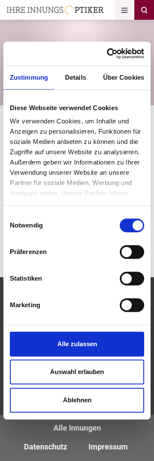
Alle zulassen (77, 343)
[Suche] (144, 10)
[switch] (132, 252)
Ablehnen (77, 400)
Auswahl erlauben (77, 371)
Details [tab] (75, 77)
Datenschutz (45, 446)
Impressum (108, 446)
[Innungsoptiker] (55, 10)
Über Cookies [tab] (123, 77)
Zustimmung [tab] (29, 77)
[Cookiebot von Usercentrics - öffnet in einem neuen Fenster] (108, 53)
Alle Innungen (77, 427)
